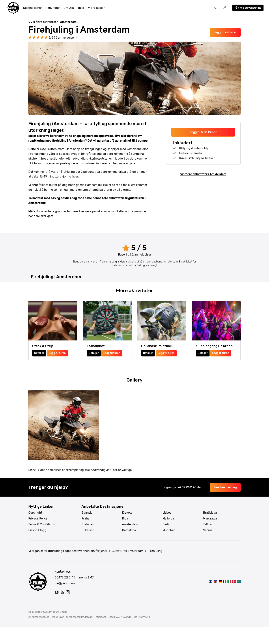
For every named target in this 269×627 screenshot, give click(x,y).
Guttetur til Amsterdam (127, 551)
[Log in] (225, 8)
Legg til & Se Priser (203, 132)
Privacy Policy (38, 518)
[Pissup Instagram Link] (68, 592)
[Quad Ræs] (234, 581)
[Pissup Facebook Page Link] (57, 592)
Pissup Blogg (37, 530)
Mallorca (168, 518)
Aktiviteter (53, 8)
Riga (125, 518)
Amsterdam (130, 524)
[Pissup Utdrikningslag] (13, 8)
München (168, 530)
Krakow (127, 512)
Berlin (166, 524)
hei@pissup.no (65, 583)
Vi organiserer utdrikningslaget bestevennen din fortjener (67, 551)
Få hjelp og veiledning (247, 7)
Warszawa (210, 518)
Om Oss (68, 8)
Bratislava (210, 512)
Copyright (35, 512)
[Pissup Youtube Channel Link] (62, 592)
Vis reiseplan (96, 8)
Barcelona (129, 530)
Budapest (88, 524)
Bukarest (87, 530)
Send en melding (225, 487)
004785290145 (65, 577)
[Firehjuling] (211, 581)
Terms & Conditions (41, 524)
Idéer (80, 8)
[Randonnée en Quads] (225, 581)
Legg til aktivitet (225, 32)
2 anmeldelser (65, 37)
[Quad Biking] (215, 581)
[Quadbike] (220, 581)
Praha (85, 518)
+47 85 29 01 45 (186, 487)
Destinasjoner (32, 8)
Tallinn (207, 524)
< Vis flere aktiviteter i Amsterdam (52, 22)
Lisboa (166, 512)
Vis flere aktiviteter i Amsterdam (203, 174)
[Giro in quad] (229, 581)
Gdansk (86, 512)
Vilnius (207, 530)
